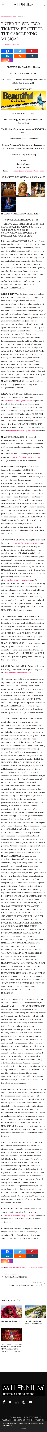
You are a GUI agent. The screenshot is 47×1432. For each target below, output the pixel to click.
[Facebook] (7, 51)
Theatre (12, 17)
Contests (5, 17)
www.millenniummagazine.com (17, 400)
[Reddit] (20, 56)
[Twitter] (20, 51)
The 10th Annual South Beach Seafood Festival (33, 1322)
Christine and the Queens (10, 1321)
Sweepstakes (32, 1267)
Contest (8, 1267)
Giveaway (16, 1267)
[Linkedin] (7, 56)
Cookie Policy (7, 1425)
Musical (23, 1267)
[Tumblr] (32, 56)
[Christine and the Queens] (11, 1311)
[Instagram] (7, 60)
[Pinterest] (32, 51)
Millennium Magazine (11, 44)
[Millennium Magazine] (23, 5)
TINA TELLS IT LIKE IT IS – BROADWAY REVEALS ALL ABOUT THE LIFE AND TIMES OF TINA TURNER (11, 1347)
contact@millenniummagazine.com (28, 171)
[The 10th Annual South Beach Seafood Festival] (35, 1311)
